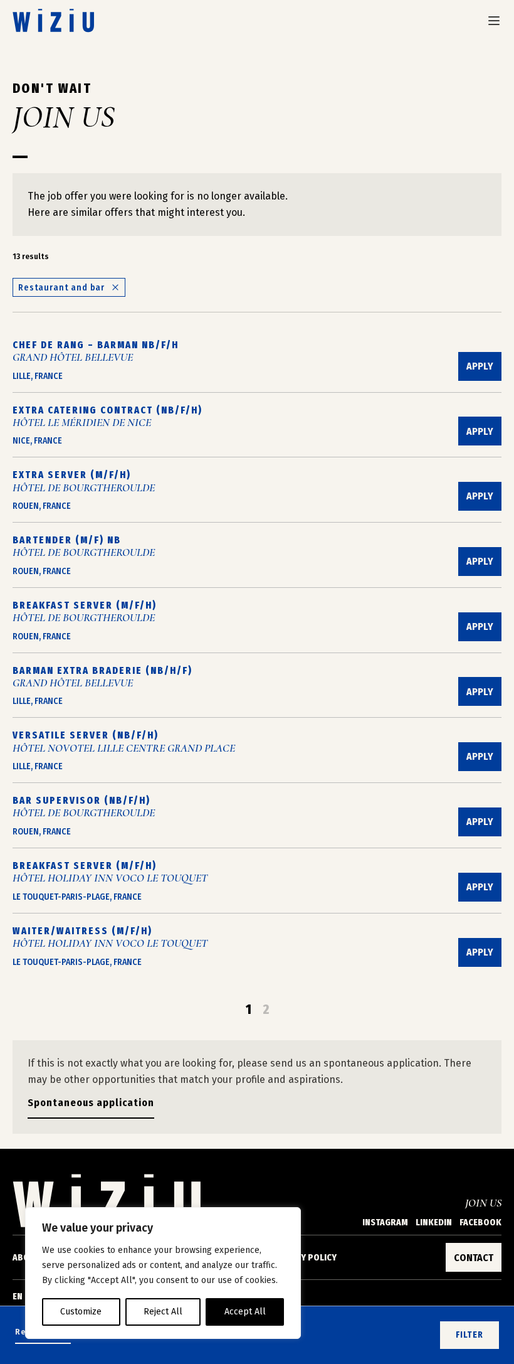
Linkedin (434, 1222)
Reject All (163, 1311)
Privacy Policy (305, 1257)
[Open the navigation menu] (493, 20)
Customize (81, 1311)
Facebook (480, 1222)
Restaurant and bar (61, 287)
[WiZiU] (53, 20)
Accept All (245, 1311)
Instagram (385, 1222)
